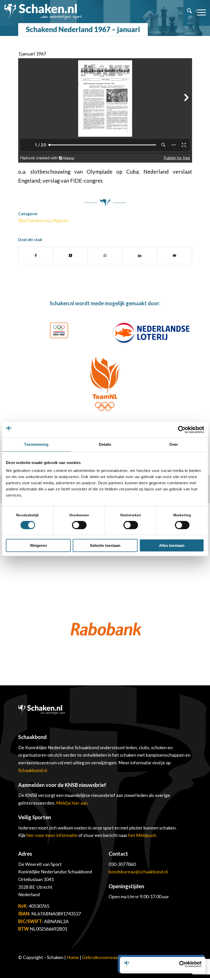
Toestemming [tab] (36, 444)
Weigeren (38, 545)
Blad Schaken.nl (33, 220)
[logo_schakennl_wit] (43, 11)
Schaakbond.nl (32, 770)
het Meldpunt (142, 835)
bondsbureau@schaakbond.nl (138, 871)
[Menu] (199, 11)
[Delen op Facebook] (35, 255)
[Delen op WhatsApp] (105, 255)
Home (73, 957)
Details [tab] (105, 444)
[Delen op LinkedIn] (140, 255)
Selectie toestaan (105, 545)
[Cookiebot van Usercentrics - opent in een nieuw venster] (181, 429)
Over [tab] (173, 444)
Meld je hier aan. (72, 803)
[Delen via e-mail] (174, 255)
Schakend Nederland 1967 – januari (83, 29)
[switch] (79, 525)
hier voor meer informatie (52, 835)
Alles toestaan (171, 545)
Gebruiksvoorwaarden (104, 957)
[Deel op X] (70, 255)
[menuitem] (187, 11)
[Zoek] (187, 11)
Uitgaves (60, 220)
